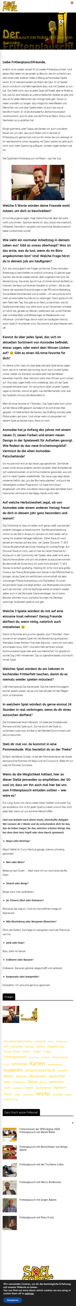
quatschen (57, 1076)
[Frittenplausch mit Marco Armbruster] (10, 1188)
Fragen (47, 1051)
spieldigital (17, 1088)
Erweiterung (56, 1046)
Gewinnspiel (60, 1057)
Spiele (29, 1087)
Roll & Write (19, 1082)
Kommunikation (55, 1064)
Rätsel (32, 1081)
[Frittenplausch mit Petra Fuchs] (10, 1223)
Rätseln (43, 1082)
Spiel (7, 1087)
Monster (21, 1076)
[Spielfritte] (10, 10)
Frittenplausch (15, 1057)
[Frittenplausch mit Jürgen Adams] (10, 1205)
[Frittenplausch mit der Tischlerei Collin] (10, 1170)
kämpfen (63, 1070)
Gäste (6, 1064)
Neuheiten (37, 1076)
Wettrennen (28, 1094)
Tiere (8, 1094)
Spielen (60, 1087)
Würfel (43, 1093)
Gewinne (45, 1057)
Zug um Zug (10, 1099)
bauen (41, 1046)
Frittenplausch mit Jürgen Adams (38, 1199)
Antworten (61, 1041)
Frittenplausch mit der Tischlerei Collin (41, 1164)
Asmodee (16, 1046)
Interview (19, 1064)
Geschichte (34, 1057)
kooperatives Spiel (40, 1070)
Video (17, 1094)
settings (29, 1293)
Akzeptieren (12, 1300)
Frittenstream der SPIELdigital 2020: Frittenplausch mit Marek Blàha (39, 1131)
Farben (37, 1051)
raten (7, 1082)
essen (26, 1051)
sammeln (56, 1081)
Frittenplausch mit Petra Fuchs (36, 1217)
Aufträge (29, 1046)
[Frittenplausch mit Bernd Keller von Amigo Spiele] (10, 1152)
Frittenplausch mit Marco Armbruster (40, 1182)
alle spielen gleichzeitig (18, 1041)
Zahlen (68, 1094)
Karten (37, 1063)
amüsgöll (39, 1041)
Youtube (57, 1094)
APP (6, 1046)
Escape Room (12, 1051)
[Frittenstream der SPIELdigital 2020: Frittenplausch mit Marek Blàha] (10, 1135)
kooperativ (13, 1069)
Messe (8, 1076)
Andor (50, 1041)
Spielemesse (43, 1087)
